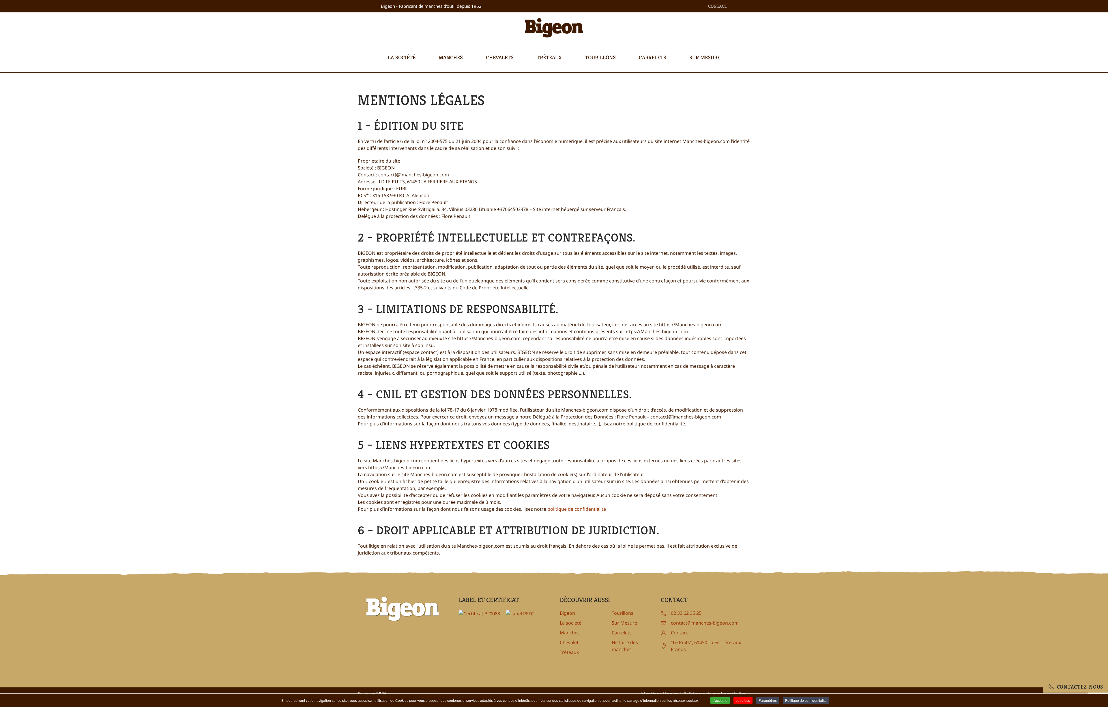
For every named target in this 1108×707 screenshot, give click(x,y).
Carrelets (652, 57)
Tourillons (600, 57)
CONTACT (717, 6)
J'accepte (720, 700)
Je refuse (743, 700)
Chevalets (500, 57)
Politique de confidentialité (806, 700)
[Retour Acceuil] (554, 27)
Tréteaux (549, 57)
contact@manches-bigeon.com (705, 623)
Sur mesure (704, 57)
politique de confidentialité (576, 509)
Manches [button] (451, 57)
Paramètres (768, 700)
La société (401, 57)
